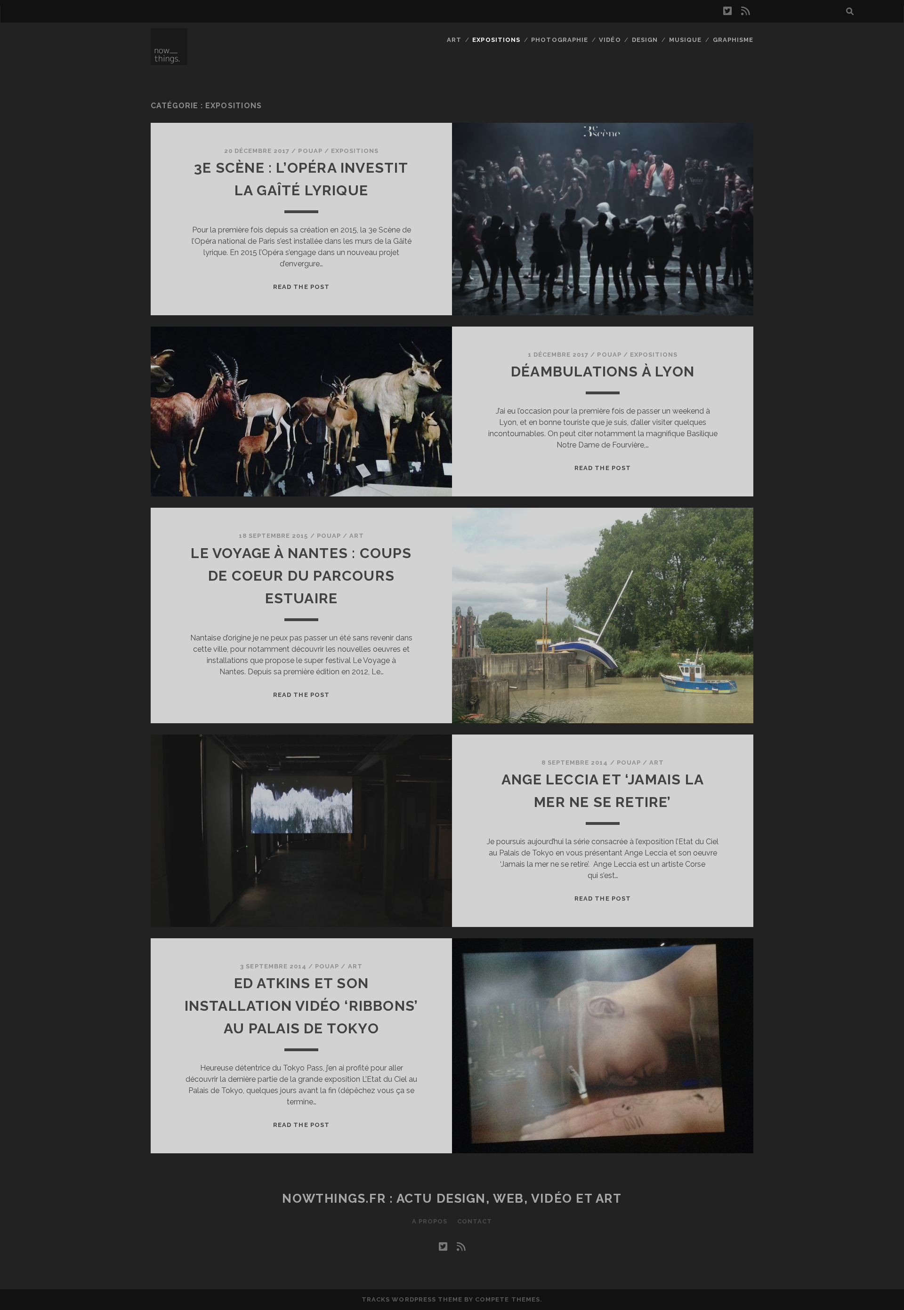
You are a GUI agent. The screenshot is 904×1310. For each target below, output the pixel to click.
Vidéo (610, 39)
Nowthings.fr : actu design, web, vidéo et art (452, 1198)
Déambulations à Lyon (602, 371)
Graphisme (733, 39)
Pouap (310, 150)
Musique (685, 39)
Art (454, 39)
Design (645, 39)
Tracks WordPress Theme (412, 1299)
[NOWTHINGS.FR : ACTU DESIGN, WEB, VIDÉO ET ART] (169, 61)
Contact (474, 1221)
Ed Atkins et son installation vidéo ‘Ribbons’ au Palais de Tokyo (302, 1006)
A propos (429, 1221)
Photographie (559, 39)
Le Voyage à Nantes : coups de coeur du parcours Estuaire (301, 576)
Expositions (496, 39)
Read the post (301, 286)
